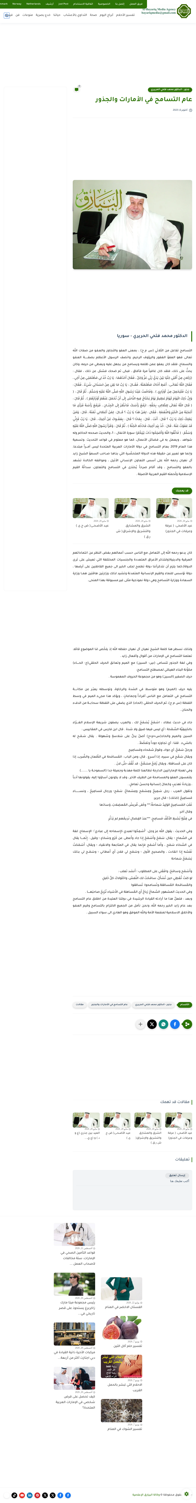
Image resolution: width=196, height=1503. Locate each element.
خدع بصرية (43, 15)
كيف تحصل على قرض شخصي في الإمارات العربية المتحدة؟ (75, 1402)
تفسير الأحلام (125, 15)
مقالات (80, 1005)
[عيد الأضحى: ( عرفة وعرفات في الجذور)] (174, 508)
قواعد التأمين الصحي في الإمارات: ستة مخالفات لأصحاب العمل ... (77, 1258)
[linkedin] (30, 1495)
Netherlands (33, 4)
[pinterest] (37, 1495)
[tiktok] (14, 1495)
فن (18, 15)
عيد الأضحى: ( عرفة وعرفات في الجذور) (178, 528)
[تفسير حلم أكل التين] (121, 1327)
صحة (93, 15)
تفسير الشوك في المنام (125, 1429)
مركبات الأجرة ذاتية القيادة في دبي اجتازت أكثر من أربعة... (74, 1355)
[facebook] (68, 1495)
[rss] (7, 1495)
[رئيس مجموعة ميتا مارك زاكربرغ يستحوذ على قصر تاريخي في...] (74, 1284)
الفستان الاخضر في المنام (123, 1307)
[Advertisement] (98, 57)
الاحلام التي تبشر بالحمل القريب (125, 1387)
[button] (175, 1024)
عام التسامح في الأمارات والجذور (109, 1005)
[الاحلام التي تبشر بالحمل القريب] (121, 1366)
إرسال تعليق (177, 1175)
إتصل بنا (119, 4)
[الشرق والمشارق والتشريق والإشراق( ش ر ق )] (132, 508)
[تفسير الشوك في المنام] (121, 1410)
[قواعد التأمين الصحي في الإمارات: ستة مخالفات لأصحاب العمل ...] (74, 1234)
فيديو (9, 15)
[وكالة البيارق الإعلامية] (166, 11)
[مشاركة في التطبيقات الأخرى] (140, 1024)
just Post (63, 4)
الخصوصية (104, 4)
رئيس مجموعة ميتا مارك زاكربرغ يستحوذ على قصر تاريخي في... (77, 1308)
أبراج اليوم (106, 15)
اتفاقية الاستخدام (83, 4)
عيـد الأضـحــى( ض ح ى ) (92, 526)
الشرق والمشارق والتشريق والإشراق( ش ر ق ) (133, 531)
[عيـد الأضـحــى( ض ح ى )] (91, 508)
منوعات (27, 15)
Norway (16, 4)
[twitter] (53, 1495)
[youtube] (22, 1495)
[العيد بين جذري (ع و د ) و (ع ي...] (86, 1120)
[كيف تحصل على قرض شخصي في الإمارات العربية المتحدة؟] (74, 1378)
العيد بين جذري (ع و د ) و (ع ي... (87, 1136)
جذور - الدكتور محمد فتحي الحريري (170, 89)
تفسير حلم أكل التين (128, 1346)
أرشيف (50, 4)
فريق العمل (136, 4)
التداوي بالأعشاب (75, 15)
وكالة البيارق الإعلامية (146, 1495)
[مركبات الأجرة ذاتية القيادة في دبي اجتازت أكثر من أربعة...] (74, 1334)
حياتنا (56, 15)
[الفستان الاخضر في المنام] (121, 1289)
